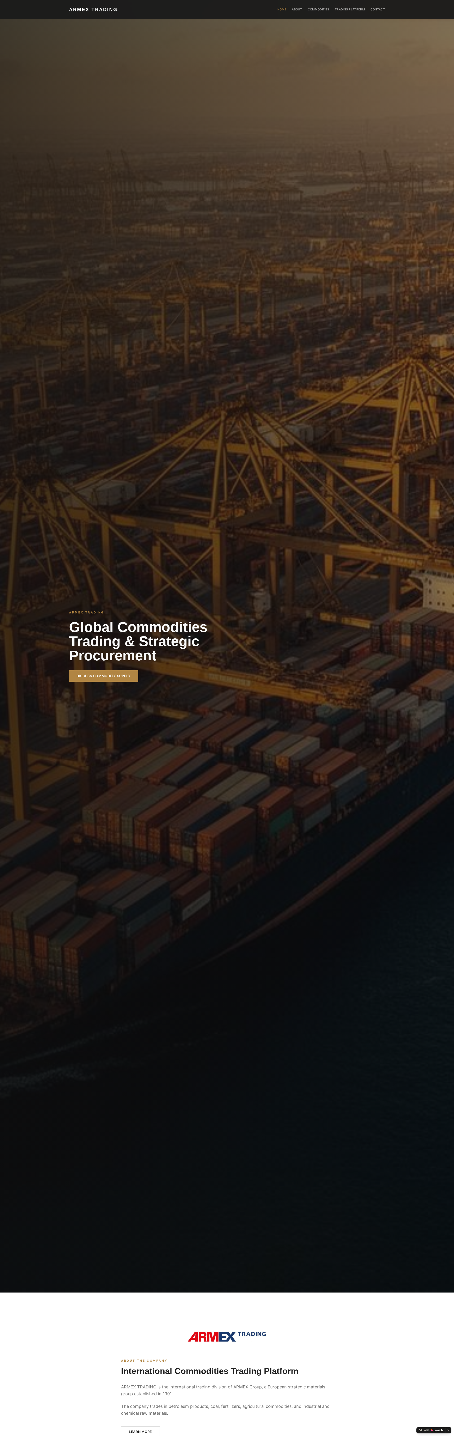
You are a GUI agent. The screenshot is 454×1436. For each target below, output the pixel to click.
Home (281, 9)
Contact (378, 9)
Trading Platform (350, 9)
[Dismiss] (448, 1430)
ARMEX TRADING (93, 9)
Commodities (318, 9)
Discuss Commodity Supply (104, 676)
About (297, 9)
